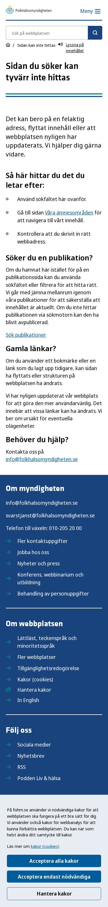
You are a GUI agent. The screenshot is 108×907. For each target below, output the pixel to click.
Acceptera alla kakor (54, 860)
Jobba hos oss (33, 552)
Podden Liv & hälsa (38, 778)
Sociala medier (34, 744)
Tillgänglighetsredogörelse (48, 668)
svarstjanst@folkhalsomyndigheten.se (50, 515)
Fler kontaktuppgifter (42, 540)
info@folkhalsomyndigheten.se (42, 459)
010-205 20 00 (65, 528)
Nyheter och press (38, 563)
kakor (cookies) (45, 846)
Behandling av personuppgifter (53, 593)
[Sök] (95, 33)
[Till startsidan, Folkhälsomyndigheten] (29, 10)
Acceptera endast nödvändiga (54, 876)
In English (28, 700)
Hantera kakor (54, 893)
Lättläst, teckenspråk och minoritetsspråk (47, 642)
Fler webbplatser (36, 656)
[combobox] (54, 33)
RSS (21, 766)
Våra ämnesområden (69, 212)
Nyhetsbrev (30, 755)
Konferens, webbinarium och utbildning (50, 578)
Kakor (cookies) (35, 679)
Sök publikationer (26, 334)
